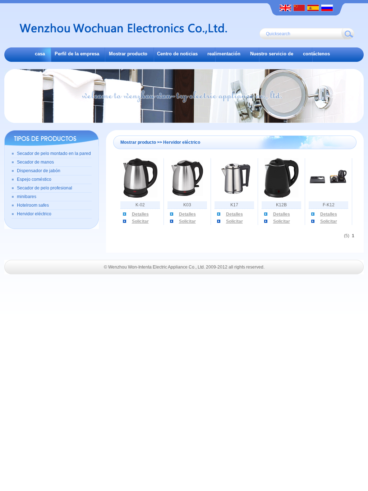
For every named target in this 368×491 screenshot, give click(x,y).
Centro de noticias (177, 53)
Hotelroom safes (33, 205)
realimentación (223, 53)
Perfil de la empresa (77, 53)
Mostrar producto (128, 53)
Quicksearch (278, 33)
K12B (281, 204)
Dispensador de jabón (38, 170)
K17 (234, 204)
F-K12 (329, 204)
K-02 (140, 204)
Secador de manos (35, 162)
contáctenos (316, 53)
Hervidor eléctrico (34, 213)
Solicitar (140, 221)
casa (40, 53)
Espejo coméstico (34, 179)
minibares (26, 196)
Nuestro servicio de (271, 53)
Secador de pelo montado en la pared (54, 153)
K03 (187, 204)
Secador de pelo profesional (44, 188)
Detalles (140, 214)
